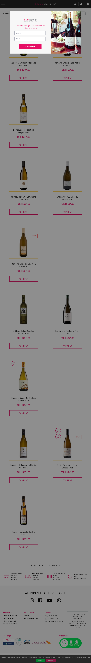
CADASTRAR (30, 46)
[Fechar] (76, 15)
